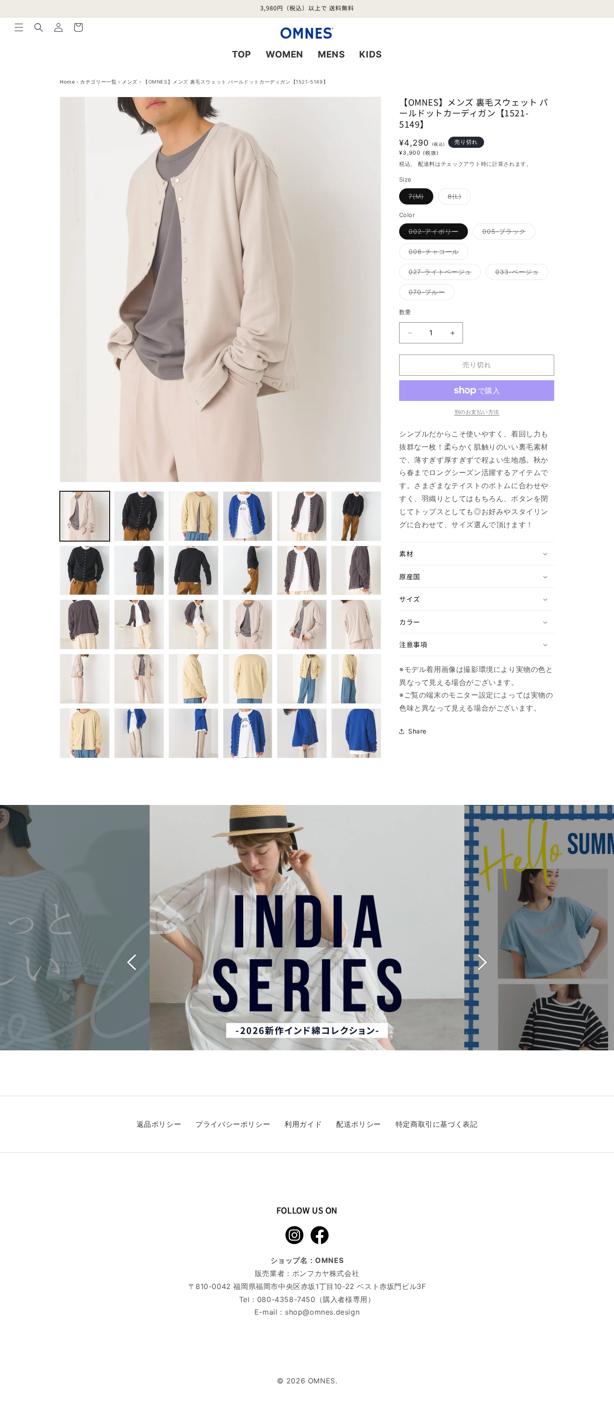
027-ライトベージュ (443, 274)
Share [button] (417, 731)
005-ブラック (507, 233)
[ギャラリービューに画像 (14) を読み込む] (139, 624)
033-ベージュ (520, 274)
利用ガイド (303, 1124)
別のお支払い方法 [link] (476, 412)
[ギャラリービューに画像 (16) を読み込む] (248, 624)
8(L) (458, 198)
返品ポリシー (159, 1124)
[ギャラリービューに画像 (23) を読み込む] (302, 679)
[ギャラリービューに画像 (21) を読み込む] (193, 679)
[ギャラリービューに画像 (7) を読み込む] (85, 571)
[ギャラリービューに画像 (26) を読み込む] (139, 733)
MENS (331, 54)
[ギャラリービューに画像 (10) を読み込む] (248, 571)
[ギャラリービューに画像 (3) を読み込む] (193, 516)
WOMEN (284, 54)
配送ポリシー (358, 1124)
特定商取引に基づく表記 (437, 1124)
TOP (241, 54)
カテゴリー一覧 (98, 82)
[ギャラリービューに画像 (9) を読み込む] (193, 571)
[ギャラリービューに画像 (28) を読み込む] (248, 733)
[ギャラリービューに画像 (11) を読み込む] (302, 571)
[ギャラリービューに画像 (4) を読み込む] (248, 516)
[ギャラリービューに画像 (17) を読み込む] (302, 624)
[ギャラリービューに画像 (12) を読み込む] (356, 571)
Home (67, 82)
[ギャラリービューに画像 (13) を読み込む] (85, 624)
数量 (405, 312)
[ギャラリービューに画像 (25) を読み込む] (85, 733)
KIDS (370, 54)
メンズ (130, 82)
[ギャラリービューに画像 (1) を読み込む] (85, 516)
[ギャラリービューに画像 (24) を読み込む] (356, 679)
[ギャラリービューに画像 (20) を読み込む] (139, 679)
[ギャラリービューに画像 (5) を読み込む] (302, 516)
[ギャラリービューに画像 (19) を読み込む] (85, 679)
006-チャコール (437, 254)
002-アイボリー (437, 233)
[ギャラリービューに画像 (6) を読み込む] (356, 516)
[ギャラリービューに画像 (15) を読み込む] (193, 624)
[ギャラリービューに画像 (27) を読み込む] (193, 733)
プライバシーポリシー (233, 1124)
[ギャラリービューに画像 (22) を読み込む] (248, 679)
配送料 (426, 163)
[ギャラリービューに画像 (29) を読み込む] (302, 733)
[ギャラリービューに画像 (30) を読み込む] (356, 733)
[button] (19, 27)
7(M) (419, 198)
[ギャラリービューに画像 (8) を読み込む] (139, 571)
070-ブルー (430, 294)
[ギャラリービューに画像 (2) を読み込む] (139, 516)
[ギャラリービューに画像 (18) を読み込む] (356, 624)
